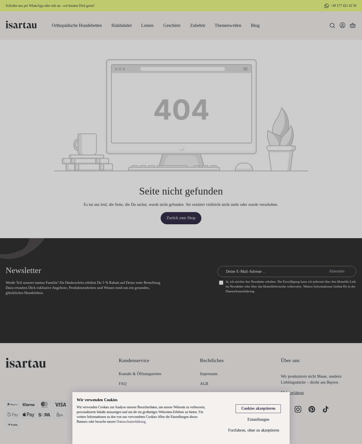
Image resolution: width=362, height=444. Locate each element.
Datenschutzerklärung (131, 422)
